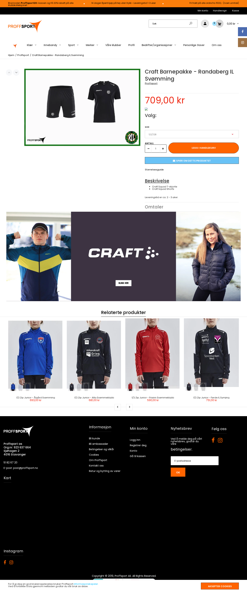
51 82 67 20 (10, 462)
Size (147, 126)
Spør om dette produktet (193, 160)
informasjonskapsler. (86, 584)
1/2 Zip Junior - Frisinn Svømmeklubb (153, 397)
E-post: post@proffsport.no (21, 468)
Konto (133, 451)
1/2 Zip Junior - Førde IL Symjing (211, 397)
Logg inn (135, 440)
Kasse (235, 10)
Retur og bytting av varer (104, 471)
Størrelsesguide (154, 169)
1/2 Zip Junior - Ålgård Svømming (35, 397)
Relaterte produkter (123, 312)
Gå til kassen (138, 456)
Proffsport (151, 83)
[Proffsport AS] (25, 32)
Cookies (94, 455)
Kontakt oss (96, 465)
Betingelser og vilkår (101, 449)
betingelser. (181, 449)
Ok (178, 472)
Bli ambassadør (98, 444)
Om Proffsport (98, 460)
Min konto (203, 10)
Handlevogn (220, 10)
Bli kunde (94, 438)
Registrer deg (138, 445)
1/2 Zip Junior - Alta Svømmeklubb (94, 397)
